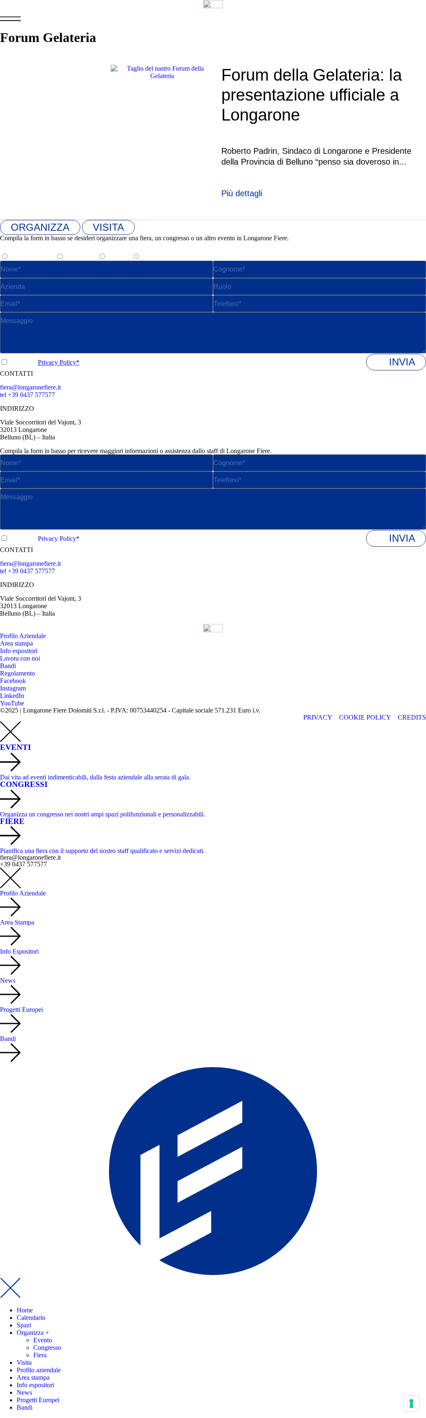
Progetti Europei (38, 1399)
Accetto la (44, 362)
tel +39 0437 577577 (27, 394)
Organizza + (33, 1332)
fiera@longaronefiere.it (30, 387)
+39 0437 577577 (23, 864)
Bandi (24, 1407)
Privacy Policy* (58, 362)
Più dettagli (241, 193)
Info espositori (35, 1384)
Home (25, 1310)
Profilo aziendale (39, 1370)
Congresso (47, 1347)
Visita (24, 1362)
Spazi (24, 1325)
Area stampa (33, 1377)
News (24, 1392)
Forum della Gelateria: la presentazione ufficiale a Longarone (311, 95)
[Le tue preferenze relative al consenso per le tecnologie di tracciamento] (411, 1403)
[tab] (40, 227)
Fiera (40, 1355)
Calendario (31, 1317)
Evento (42, 1340)
